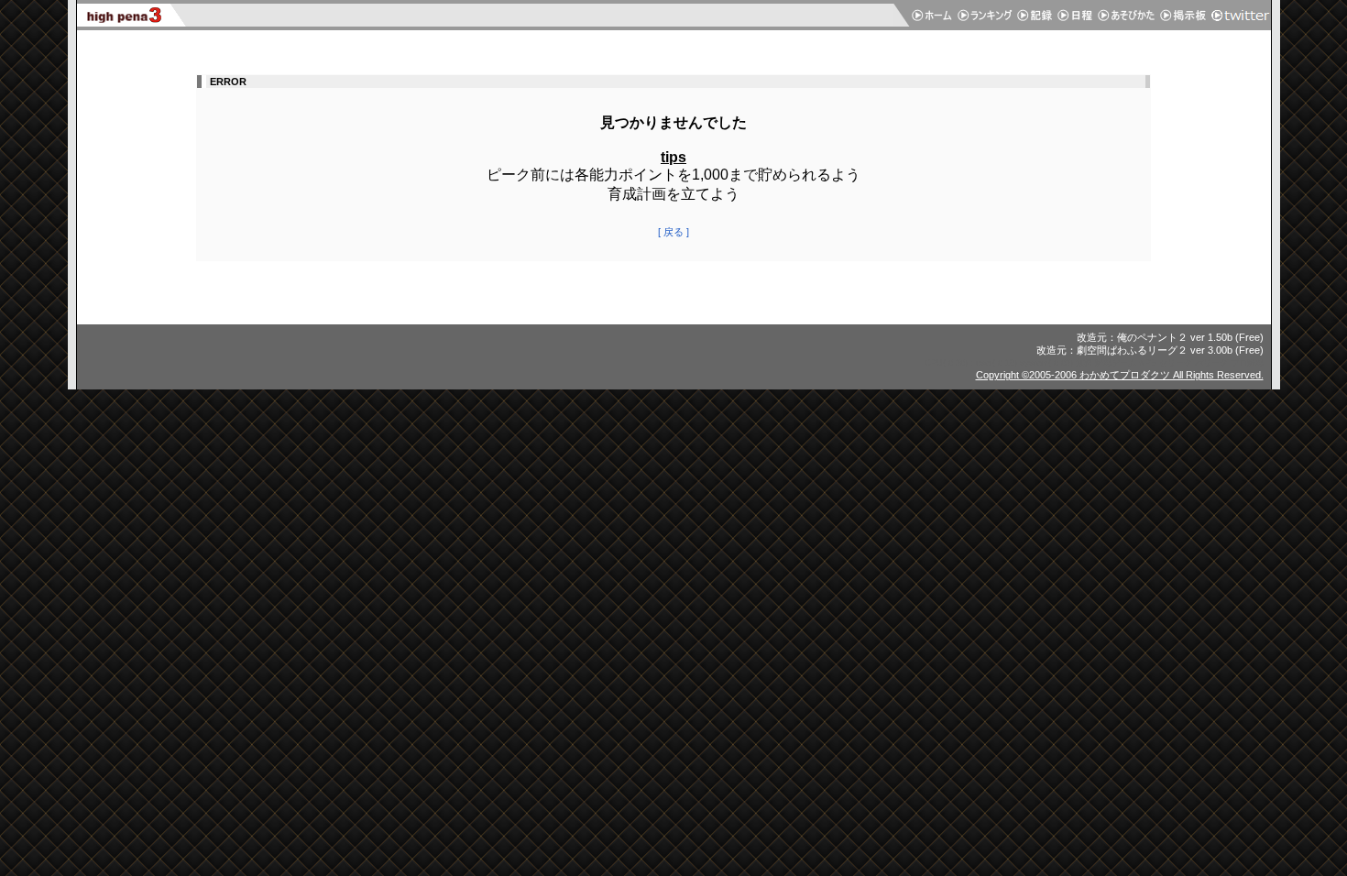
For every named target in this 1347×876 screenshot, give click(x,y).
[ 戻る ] (673, 231)
